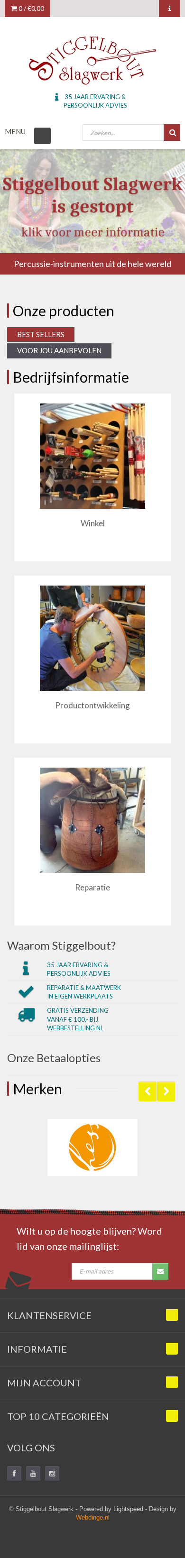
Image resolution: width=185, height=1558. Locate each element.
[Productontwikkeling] (92, 638)
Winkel (93, 523)
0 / (30, 8)
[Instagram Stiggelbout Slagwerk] (52, 1473)
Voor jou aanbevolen (59, 350)
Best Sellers (41, 334)
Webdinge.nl (93, 1517)
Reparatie (92, 887)
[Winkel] (92, 456)
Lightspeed (128, 1508)
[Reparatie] (92, 820)
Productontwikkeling (92, 705)
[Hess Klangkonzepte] (92, 1147)
